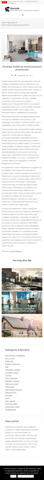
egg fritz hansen (16, 251)
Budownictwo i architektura (15, 355)
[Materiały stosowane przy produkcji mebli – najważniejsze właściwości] (22, 279)
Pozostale (8, 395)
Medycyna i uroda (11, 384)
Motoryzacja (9, 387)
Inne (6, 367)
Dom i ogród (11, 22)
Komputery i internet (12, 370)
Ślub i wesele (10, 401)
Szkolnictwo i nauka (12, 407)
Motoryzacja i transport (13, 390)
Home (3, 22)
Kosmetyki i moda (11, 373)
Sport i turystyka (11, 404)
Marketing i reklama (12, 381)
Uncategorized (10, 409)
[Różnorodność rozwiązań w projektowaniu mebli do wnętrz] (22, 302)
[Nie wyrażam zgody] (41, 473)
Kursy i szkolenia (11, 378)
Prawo (7, 398)
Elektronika (9, 361)
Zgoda (13, 476)
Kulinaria (8, 375)
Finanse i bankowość (12, 364)
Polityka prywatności (26, 476)
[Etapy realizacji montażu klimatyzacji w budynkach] (22, 326)
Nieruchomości (10, 392)
